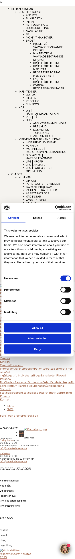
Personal (5, 379)
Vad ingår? (5, 485)
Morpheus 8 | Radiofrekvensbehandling (46, 150)
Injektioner (28, 91)
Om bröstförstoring (10, 505)
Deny (37, 348)
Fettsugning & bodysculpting (37, 26)
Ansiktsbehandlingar (49, 123)
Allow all (37, 327)
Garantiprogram (39, 187)
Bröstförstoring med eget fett (46, 74)
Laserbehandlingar (41, 142)
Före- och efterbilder (43, 183)
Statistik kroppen (11, 392)
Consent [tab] (13, 217)
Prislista (5, 396)
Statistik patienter (34, 392)
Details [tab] (37, 217)
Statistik (5, 389)
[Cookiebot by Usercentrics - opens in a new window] (55, 207)
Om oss (16, 174)
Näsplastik (34, 31)
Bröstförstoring (46, 63)
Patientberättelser (41, 190)
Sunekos (32, 104)
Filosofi (61, 375)
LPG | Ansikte (35, 164)
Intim (30, 21)
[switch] (65, 289)
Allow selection (37, 338)
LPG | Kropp (34, 161)
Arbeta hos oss (37, 193)
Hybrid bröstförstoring (46, 80)
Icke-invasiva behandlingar (40, 139)
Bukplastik (34, 18)
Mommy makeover (39, 37)
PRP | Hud (40, 126)
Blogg (37, 375)
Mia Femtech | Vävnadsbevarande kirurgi (48, 56)
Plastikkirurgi (30, 12)
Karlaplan (5, 453)
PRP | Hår (32, 117)
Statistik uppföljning (59, 392)
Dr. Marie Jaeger (60, 382)
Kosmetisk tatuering (41, 131)
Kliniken (25, 177)
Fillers (31, 98)
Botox (30, 94)
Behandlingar (22, 8)
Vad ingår (33, 196)
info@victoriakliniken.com (13, 448)
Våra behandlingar (9, 480)
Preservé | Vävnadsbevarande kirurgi (48, 47)
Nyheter (27, 375)
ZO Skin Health (44, 136)
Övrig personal (55, 385)
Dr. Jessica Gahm (39, 382)
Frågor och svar (8, 495)
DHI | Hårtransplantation (42, 112)
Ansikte (32, 15)
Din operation (7, 490)
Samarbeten (48, 375)
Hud (29, 120)
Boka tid (32, 415)
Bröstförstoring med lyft (46, 68)
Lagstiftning (36, 199)
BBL (28, 34)
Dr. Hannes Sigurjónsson (30, 385)
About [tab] (62, 217)
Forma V (32, 145)
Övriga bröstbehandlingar (48, 86)
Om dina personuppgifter (13, 500)
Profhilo (33, 101)
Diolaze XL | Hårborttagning (39, 156)
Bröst (30, 40)
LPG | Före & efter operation (39, 169)
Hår (21, 107)
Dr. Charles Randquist (14, 382)
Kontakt (5, 399)
